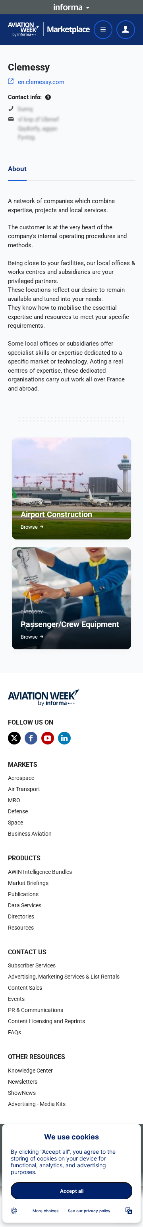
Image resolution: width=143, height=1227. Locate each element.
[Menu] (103, 29)
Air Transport (24, 789)
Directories (21, 916)
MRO (14, 800)
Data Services (24, 905)
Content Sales (25, 988)
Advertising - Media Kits (37, 1104)
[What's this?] (48, 97)
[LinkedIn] (64, 738)
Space (15, 822)
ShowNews (22, 1093)
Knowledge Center (30, 1070)
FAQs (14, 1032)
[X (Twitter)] (14, 738)
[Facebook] (31, 738)
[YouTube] (47, 738)
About (17, 169)
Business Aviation (30, 833)
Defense (18, 811)
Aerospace (21, 778)
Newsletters (22, 1082)
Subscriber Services (32, 965)
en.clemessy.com (41, 82)
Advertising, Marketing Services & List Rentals (64, 976)
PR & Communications (35, 1010)
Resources (21, 927)
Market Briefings (28, 883)
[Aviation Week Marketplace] (49, 29)
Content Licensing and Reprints (46, 1021)
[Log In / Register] (125, 29)
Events (16, 999)
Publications (23, 894)
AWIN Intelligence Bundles (40, 872)
